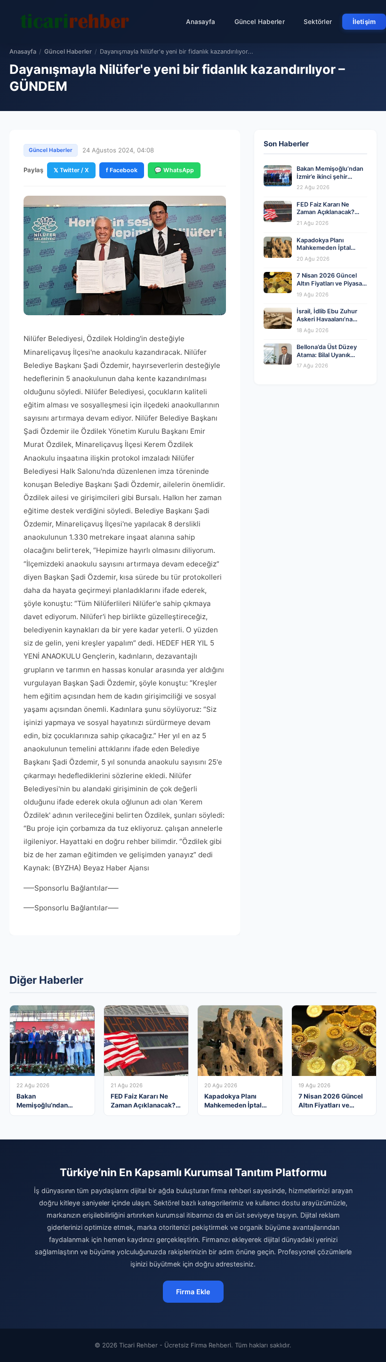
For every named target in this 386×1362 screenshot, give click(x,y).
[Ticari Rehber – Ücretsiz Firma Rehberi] (75, 21)
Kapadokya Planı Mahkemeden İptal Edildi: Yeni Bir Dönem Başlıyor (328, 252)
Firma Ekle (193, 1292)
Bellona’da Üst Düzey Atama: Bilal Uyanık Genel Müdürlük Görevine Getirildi (327, 358)
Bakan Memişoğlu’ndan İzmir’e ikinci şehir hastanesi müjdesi (330, 176)
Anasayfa (201, 21)
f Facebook (121, 170)
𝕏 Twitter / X (71, 170)
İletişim (364, 21)
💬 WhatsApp (174, 170)
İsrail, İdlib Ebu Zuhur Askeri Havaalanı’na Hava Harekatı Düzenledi (327, 323)
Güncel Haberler (259, 21)
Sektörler (318, 21)
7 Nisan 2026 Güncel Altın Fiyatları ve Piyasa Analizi (329, 283)
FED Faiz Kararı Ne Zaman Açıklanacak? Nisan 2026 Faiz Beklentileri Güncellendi (331, 216)
